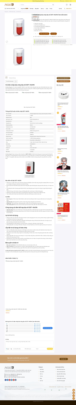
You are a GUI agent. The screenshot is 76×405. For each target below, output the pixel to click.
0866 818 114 (13, 374)
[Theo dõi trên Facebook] (5, 380)
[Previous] (6, 70)
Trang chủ (6, 11)
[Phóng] (7, 42)
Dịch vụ (42, 8)
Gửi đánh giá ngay (47, 328)
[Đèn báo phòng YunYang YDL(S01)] (63, 140)
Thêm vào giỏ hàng (44, 33)
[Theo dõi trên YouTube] (14, 380)
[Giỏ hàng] (70, 5)
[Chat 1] (73, 395)
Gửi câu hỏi (49, 348)
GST (20, 87)
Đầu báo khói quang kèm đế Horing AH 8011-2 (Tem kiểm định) (63, 104)
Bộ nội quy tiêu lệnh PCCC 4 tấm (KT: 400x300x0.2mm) (63, 216)
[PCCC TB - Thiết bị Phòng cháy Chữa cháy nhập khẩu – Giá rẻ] (10, 4)
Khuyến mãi (23, 8)
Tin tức (51, 8)
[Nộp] (53, 5)
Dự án (47, 8)
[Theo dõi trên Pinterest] (9, 380)
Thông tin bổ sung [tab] (12, 77)
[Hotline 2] (73, 393)
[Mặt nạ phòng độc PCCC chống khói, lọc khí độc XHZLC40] (63, 185)
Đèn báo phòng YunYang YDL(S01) (62, 149)
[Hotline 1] (73, 390)
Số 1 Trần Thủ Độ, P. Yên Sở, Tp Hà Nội (17, 377)
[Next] (9, 41)
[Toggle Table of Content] (15, 81)
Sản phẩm (37, 8)
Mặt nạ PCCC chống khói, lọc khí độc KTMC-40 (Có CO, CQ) (63, 171)
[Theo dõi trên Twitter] (7, 380)
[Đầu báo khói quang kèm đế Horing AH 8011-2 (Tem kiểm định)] (63, 95)
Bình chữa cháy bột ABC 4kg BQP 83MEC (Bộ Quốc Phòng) (63, 127)
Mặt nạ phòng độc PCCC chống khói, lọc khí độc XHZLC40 (63, 194)
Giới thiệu (31, 8)
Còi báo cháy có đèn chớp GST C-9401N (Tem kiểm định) (16, 309)
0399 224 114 (19, 374)
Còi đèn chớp (18, 11)
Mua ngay (53, 33)
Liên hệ (60, 8)
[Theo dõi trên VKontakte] (16, 380)
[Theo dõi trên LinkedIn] (12, 380)
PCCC (29, 156)
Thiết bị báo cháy (12, 11)
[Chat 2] (73, 398)
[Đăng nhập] (67, 5)
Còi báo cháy (8, 87)
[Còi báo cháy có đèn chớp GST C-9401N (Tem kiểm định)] (29, 284)
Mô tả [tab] (6, 77)
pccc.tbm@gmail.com (13, 375)
